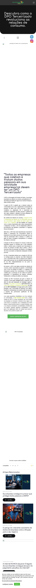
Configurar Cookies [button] (8, 584)
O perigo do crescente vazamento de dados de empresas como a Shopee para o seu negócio (17, 530)
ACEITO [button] (17, 584)
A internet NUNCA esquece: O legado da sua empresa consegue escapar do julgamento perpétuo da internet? (18, 566)
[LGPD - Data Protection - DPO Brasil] (18, 2)
